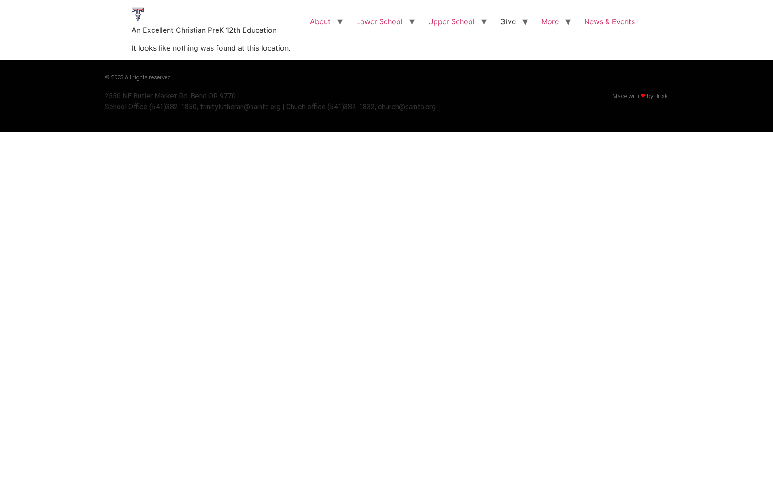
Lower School (379, 21)
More (550, 21)
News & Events (609, 21)
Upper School (451, 21)
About (320, 21)
